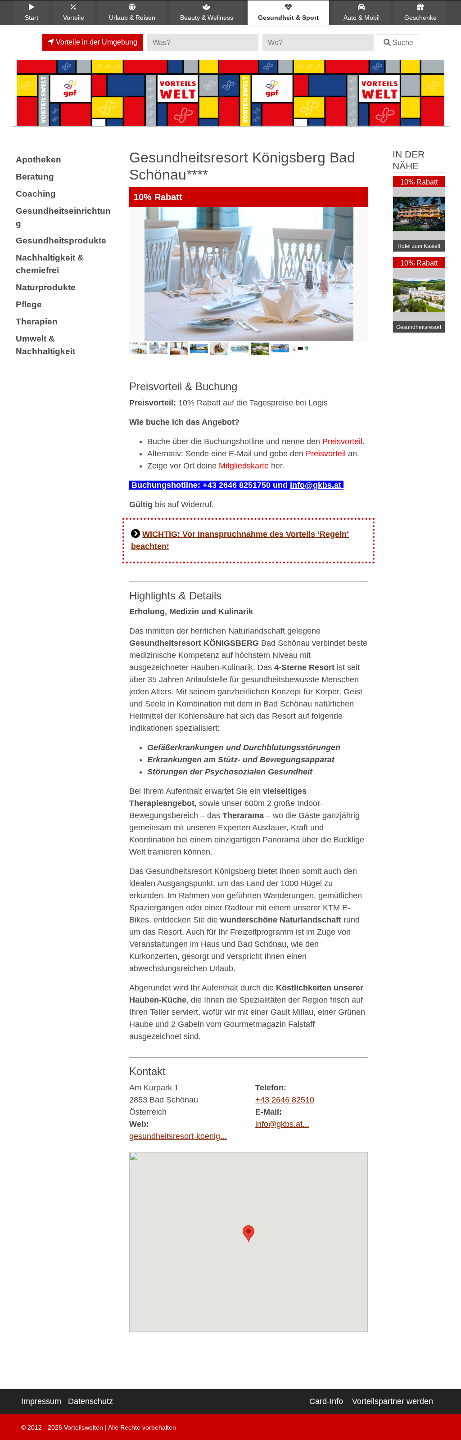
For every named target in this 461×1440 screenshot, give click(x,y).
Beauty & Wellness (206, 17)
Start (31, 17)
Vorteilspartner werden (392, 1401)
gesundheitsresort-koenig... (178, 1136)
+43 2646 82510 (284, 1099)
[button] (248, 1234)
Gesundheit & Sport (288, 17)
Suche (403, 42)
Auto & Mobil (361, 17)
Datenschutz (90, 1401)
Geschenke (420, 17)
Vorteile (73, 17)
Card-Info (326, 1401)
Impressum (41, 1401)
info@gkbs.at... (282, 1124)
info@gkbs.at (316, 485)
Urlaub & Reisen (132, 17)
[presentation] (138, 288)
